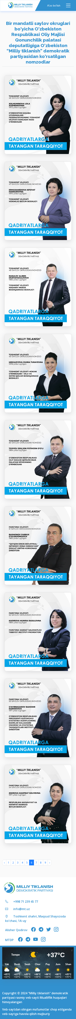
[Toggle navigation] (68, 5)
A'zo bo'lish (53, 5)
